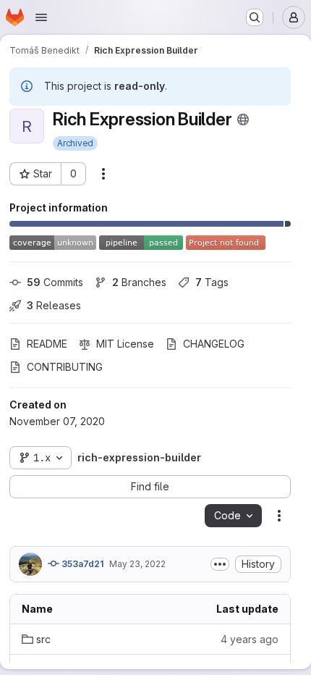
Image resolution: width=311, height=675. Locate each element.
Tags (212, 282)
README (47, 344)
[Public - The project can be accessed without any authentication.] (243, 119)
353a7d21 (81, 563)
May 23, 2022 (137, 563)
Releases (54, 305)
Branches (139, 282)
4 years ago (249, 639)
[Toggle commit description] (219, 564)
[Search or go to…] (254, 17)
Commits (55, 282)
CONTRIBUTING (65, 367)
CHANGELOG (213, 344)
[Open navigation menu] (41, 17)
